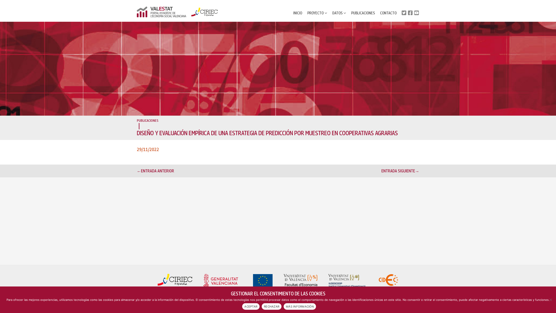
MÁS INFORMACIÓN (300, 306)
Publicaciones (363, 13)
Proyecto (315, 13)
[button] (325, 13)
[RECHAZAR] (550, 300)
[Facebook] (410, 12)
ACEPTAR (250, 306)
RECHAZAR (271, 306)
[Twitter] (404, 12)
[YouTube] (416, 12)
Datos (337, 13)
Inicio (297, 13)
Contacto (388, 13)
